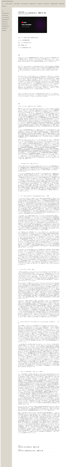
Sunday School (40, 3)
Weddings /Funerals (54, 3)
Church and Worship (24, 3)
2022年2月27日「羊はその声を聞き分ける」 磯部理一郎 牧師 (28, 446)
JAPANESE (4, 6)
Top (2, 3)
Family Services (46, 3)
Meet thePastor (61, 3)
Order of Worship (17, 3)
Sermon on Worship (21, 11)
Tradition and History (8, 3)
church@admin (26, 14)
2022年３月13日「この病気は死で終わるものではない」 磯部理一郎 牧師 (30, 450)
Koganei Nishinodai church (7, 1)
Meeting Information (32, 3)
